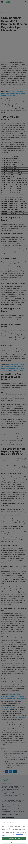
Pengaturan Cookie (14, 842)
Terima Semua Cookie (14, 838)
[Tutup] (24, 820)
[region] (14, 831)
